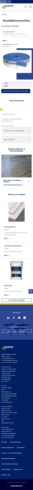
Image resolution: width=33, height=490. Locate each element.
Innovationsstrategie (7, 435)
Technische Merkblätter (9, 394)
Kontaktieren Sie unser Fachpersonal (16, 91)
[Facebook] (13, 318)
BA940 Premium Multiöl (9, 412)
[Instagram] (24, 318)
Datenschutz (21, 447)
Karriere (4, 385)
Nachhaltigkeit (6, 379)
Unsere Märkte (6, 431)
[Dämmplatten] (16, 221)
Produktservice (6, 392)
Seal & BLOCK (5, 408)
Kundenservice (6, 367)
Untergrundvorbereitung (12, 185)
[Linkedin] (8, 318)
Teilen (29, 13)
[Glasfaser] (16, 279)
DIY (9, 1)
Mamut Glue (5, 415)
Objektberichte (6, 377)
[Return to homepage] (9, 7)
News (3, 390)
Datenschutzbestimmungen (9, 464)
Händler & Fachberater (8, 369)
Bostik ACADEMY (6, 406)
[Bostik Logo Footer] (8, 350)
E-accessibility (5, 469)
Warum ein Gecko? (7, 437)
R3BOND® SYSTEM (7, 423)
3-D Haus (4, 417)
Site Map (4, 442)
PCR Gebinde (5, 398)
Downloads (4, 400)
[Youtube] (19, 318)
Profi (3, 1)
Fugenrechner (6, 373)
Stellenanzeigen (6, 388)
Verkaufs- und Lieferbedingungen (11, 453)
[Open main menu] (30, 7)
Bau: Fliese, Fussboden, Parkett (12, 181)
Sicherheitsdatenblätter (9, 396)
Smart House (5, 419)
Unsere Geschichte (7, 429)
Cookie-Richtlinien (15, 442)
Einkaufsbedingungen (8, 371)
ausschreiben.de (6, 402)
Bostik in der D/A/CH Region (17, 331)
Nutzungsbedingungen (8, 458)
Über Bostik (5, 427)
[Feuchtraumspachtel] (16, 250)
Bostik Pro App (6, 410)
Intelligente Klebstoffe (8, 433)
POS (2, 421)
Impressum (5, 381)
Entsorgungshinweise (8, 375)
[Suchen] (26, 7)
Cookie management (7, 447)
